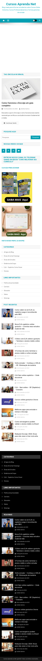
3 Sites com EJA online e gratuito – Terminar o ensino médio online (27, 340)
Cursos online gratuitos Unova (26, 400)
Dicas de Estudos (9, 260)
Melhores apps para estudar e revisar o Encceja (26, 411)
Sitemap (6, 298)
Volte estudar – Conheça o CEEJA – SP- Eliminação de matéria (27, 364)
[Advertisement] (21, 49)
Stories (6, 271)
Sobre (6, 294)
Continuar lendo (11, 123)
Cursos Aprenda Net (21, 4)
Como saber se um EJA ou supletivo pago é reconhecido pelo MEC (26, 312)
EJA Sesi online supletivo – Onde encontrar (27, 376)
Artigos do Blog (9, 252)
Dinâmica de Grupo (10, 263)
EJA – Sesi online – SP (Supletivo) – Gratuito (27, 388)
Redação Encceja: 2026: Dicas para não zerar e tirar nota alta (26, 435)
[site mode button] (35, 20)
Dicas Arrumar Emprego (11, 256)
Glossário (7, 290)
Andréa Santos (25, 109)
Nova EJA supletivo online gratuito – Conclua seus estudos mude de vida (27, 326)
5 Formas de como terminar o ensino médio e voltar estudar (26, 352)
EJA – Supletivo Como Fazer (13, 267)
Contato (6, 286)
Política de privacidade (11, 283)
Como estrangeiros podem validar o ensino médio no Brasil (27, 423)
